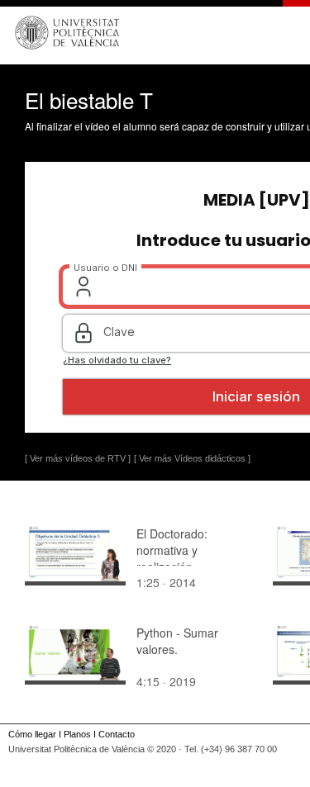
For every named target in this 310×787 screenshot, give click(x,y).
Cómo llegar (32, 734)
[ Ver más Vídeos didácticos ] (192, 458)
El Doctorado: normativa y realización (171, 550)
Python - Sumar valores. (177, 640)
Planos (77, 734)
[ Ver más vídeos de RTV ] (78, 458)
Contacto (116, 734)
